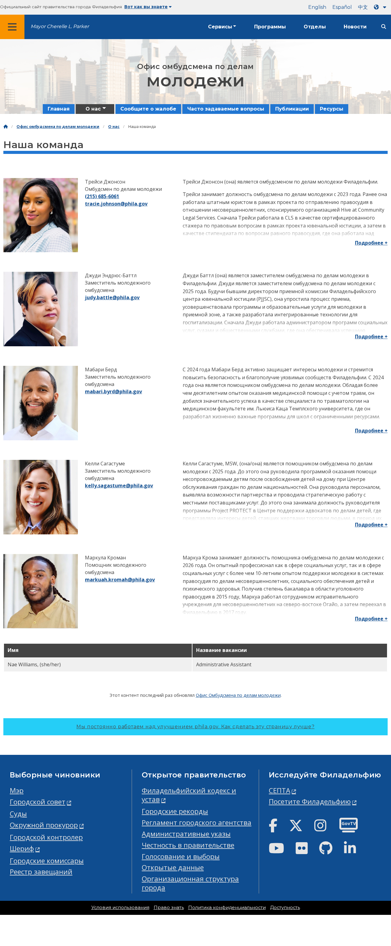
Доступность (285, 907)
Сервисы (220, 27)
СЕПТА (279, 790)
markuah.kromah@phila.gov (120, 579)
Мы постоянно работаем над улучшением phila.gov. (195, 727)
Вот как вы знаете (146, 6)
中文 (363, 7)
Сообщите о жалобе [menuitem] (148, 109)
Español (342, 7)
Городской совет (37, 801)
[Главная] (5, 126)
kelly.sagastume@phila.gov (119, 485)
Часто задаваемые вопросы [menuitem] (225, 109)
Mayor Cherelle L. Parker (60, 26)
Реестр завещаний (41, 871)
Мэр (17, 790)
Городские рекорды (175, 811)
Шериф (22, 848)
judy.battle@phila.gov (112, 297)
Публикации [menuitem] (292, 109)
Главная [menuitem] (59, 109)
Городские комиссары (47, 860)
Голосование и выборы (181, 856)
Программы (270, 27)
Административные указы (186, 834)
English (317, 7)
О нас (113, 126)
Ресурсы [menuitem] (331, 109)
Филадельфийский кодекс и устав (189, 795)
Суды (18, 813)
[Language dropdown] (381, 7)
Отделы (315, 27)
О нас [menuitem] (93, 109)
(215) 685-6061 (102, 196)
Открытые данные (173, 867)
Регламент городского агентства (196, 822)
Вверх (375, 895)
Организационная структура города (190, 883)
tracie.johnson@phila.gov (116, 203)
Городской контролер (46, 837)
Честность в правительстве (188, 845)
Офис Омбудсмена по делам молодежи (238, 695)
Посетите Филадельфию (310, 801)
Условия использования (120, 907)
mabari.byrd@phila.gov (113, 391)
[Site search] (383, 26)
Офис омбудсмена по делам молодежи (57, 126)
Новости (355, 27)
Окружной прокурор (44, 825)
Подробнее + (371, 242)
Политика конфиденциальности (227, 907)
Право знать (169, 907)
